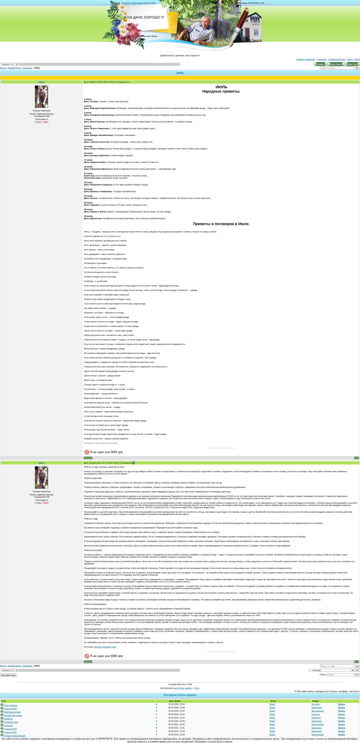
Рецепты (316, 714)
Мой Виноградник (12, 712)
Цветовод (316, 718)
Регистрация (137, 3)
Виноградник (318, 711)
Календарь (28, 68)
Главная (126, 3)
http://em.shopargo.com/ (105, 647)
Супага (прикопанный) (15, 736)
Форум (3, 68)
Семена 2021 (10, 732)
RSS (153, 3)
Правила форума (337, 59)
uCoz (197, 688)
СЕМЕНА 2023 (11, 722)
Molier (41, 82)
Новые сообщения (306, 59)
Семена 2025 (10, 709)
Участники (322, 59)
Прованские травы (13, 715)
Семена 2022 (10, 729)
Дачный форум (14, 68)
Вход (147, 3)
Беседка (316, 704)
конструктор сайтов (182, 688)
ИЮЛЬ (37, 68)
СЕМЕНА (8, 719)
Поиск (350, 59)
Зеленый (8, 725)
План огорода (10, 705)
